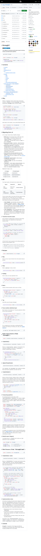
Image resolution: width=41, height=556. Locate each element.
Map (6, 75)
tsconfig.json (5, 36)
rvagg (3, 4)
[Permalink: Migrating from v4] (1, 132)
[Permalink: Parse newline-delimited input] (1, 308)
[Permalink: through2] (1, 45)
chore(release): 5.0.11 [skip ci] (15, 13)
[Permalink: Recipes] (1, 250)
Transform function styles (10, 72)
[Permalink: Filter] (1, 266)
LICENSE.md (5, 26)
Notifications (25, 4)
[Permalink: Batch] (1, 285)
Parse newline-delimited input (11, 82)
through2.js (5, 34)
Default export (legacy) (10, 90)
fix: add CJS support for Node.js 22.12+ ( (19, 28)
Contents (6, 67)
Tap (6, 80)
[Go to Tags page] (10, 10)
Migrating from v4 (7, 70)
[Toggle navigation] (2, 1)
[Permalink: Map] (1, 257)
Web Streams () (11, 91)
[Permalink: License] (1, 523)
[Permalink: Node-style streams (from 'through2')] (1, 334)
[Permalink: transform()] (1, 341)
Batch (7, 79)
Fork (31, 4)
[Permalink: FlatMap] (1, 273)
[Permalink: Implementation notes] (1, 499)
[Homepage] (20, 1)
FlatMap (7, 78)
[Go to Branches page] (8, 10)
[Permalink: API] (1, 179)
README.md (5, 28)
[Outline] (26, 41)
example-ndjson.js (6, 30)
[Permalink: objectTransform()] (1, 363)
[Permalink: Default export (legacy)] (1, 436)
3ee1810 (19, 13)
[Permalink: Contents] (1, 64)
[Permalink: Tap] (1, 300)
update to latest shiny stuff (16, 26)
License (5, 95)
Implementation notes (10, 94)
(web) (9, 93)
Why (5, 68)
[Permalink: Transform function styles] (1, 216)
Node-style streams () (11, 83)
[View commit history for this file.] (25, 13)
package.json (5, 32)
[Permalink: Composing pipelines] (1, 395)
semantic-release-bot (5, 13)
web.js (4, 38)
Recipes (5, 74)
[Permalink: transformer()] (1, 372)
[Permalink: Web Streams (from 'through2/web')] (1, 449)
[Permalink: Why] (1, 98)
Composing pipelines (10, 89)
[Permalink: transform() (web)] (1, 455)
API (4, 71)
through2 (7, 4)
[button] (24, 54)
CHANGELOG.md (6, 24)
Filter (7, 76)
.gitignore (4, 22)
